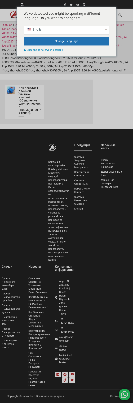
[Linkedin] (84, 4)
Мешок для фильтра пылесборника (105, 183)
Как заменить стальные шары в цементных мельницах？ (36, 319)
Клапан (78, 208)
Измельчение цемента (82, 190)
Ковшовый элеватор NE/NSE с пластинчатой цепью (36, 378)
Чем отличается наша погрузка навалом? (35, 360)
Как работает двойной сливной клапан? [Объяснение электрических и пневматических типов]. (30, 100)
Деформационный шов (105, 173)
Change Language (66, 41)
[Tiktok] (65, 4)
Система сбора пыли (81, 182)
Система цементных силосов (80, 200)
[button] (22, 4)
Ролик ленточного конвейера (105, 163)
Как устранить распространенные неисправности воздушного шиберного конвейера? (38, 339)
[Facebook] (65, 374)
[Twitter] (71, 4)
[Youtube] (78, 4)
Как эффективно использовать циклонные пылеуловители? (38, 302)
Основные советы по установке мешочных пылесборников (37, 285)
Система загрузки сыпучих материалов (81, 162)
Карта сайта (118, 396)
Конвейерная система (81, 174)
